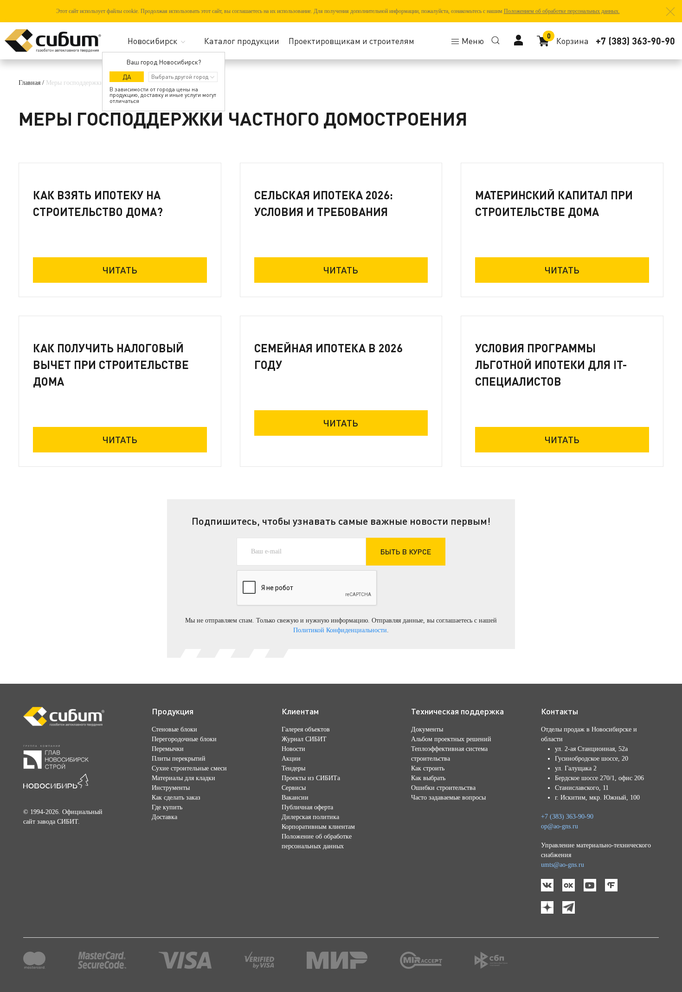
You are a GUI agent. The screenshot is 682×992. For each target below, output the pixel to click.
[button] (670, 11)
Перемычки (168, 748)
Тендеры (293, 768)
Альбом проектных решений (451, 739)
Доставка (164, 817)
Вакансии (295, 797)
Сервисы (294, 787)
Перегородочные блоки (184, 739)
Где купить (167, 807)
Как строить (427, 768)
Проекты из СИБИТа (311, 778)
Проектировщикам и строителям (351, 41)
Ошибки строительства (443, 787)
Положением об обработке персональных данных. (562, 11)
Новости (293, 748)
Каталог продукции (241, 41)
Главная (29, 82)
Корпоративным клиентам (318, 826)
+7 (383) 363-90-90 (635, 40)
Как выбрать (428, 778)
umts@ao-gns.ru (562, 864)
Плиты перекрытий (179, 758)
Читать (120, 269)
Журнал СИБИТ (304, 739)
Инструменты (171, 787)
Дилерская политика (310, 817)
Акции (291, 758)
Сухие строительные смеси (189, 768)
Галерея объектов (306, 729)
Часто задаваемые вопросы (448, 797)
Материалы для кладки (183, 778)
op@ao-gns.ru (559, 826)
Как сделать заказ (176, 797)
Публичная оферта (307, 807)
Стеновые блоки (174, 729)
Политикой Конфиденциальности (340, 630)
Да (126, 77)
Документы (427, 729)
